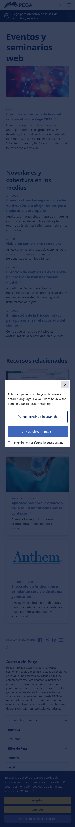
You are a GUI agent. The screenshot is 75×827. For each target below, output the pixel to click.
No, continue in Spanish (39, 416)
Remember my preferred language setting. (38, 442)
